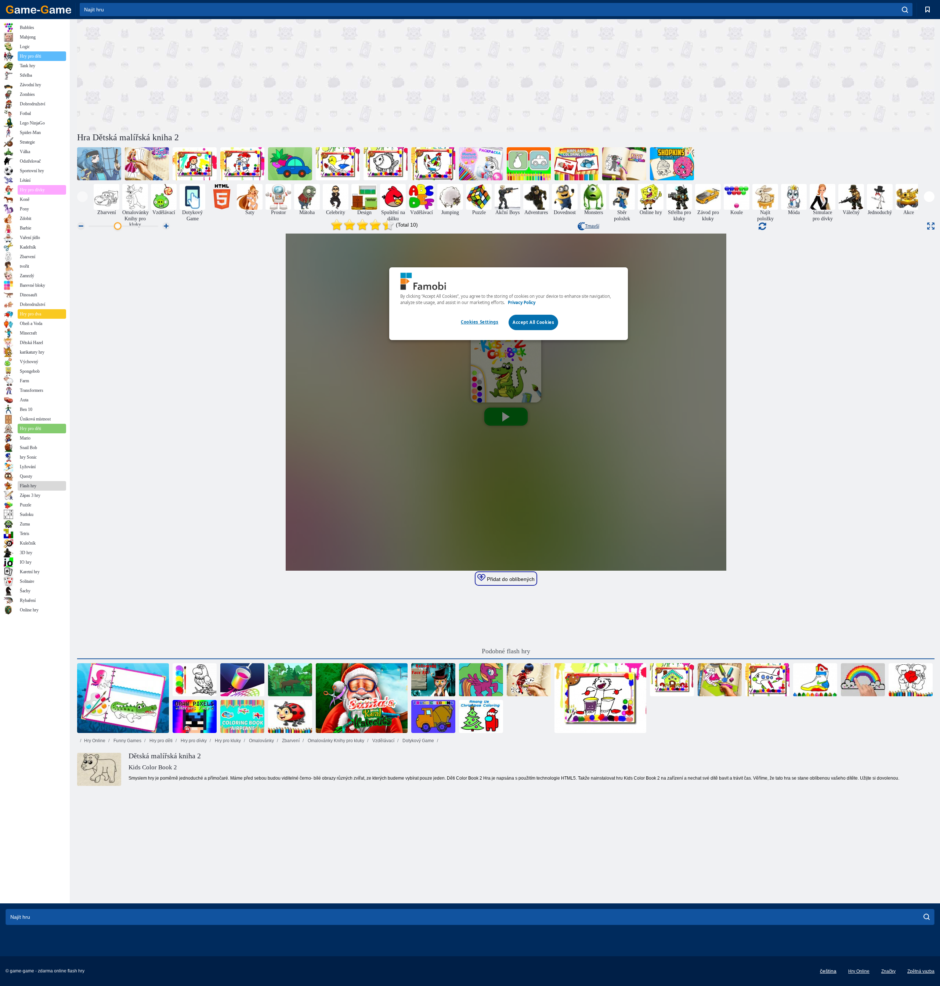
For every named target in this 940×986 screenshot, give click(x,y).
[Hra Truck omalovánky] (433, 716)
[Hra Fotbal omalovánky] (195, 163)
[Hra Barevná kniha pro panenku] (147, 163)
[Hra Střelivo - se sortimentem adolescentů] (624, 163)
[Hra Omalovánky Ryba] (386, 163)
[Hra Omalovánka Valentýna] (911, 679)
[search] (905, 10)
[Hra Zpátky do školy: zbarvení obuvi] (815, 679)
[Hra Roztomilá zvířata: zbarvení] (481, 163)
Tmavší (592, 226)
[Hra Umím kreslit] (242, 679)
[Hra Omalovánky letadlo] (242, 716)
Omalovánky (261, 740)
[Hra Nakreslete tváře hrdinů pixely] (195, 716)
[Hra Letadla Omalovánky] (576, 163)
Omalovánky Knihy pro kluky (335, 740)
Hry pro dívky (193, 740)
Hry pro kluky (227, 740)
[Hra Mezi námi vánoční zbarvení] (481, 716)
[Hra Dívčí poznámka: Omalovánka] (529, 679)
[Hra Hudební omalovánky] (600, 698)
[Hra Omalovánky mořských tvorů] (123, 698)
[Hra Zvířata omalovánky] (720, 679)
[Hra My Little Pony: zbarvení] (481, 679)
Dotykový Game (417, 740)
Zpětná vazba (920, 971)
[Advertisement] (291, 74)
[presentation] (82, 196)
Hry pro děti (160, 740)
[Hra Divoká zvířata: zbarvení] (290, 679)
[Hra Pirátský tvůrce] (99, 163)
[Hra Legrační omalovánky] (529, 163)
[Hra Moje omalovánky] (290, 163)
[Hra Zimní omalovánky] (242, 163)
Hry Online (94, 740)
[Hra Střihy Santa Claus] (362, 698)
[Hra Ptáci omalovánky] (338, 163)
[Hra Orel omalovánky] (195, 679)
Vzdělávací (382, 740)
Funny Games (126, 740)
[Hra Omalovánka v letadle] (767, 679)
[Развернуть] (930, 226)
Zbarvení (290, 740)
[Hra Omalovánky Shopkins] (672, 163)
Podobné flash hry (506, 651)
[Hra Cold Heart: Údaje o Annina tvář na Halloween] (433, 679)
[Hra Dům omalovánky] (672, 679)
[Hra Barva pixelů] (863, 679)
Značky (888, 971)
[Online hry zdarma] (39, 10)
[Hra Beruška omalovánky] (290, 716)
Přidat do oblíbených (510, 579)
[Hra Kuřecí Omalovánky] (433, 163)
